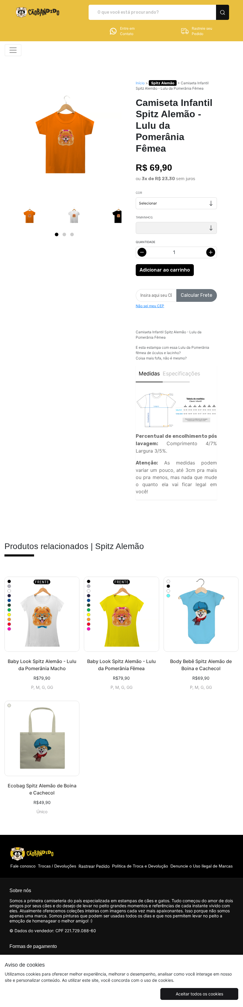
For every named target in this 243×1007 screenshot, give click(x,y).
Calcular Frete (196, 295)
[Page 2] (64, 234)
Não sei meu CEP (150, 306)
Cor (139, 192)
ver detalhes (42, 614)
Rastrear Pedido (94, 866)
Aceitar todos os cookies (199, 993)
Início (140, 83)
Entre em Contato (127, 31)
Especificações (176, 373)
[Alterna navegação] (13, 50)
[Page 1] (56, 234)
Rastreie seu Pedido (202, 31)
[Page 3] (72, 234)
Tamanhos (144, 217)
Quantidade (145, 242)
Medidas (149, 373)
